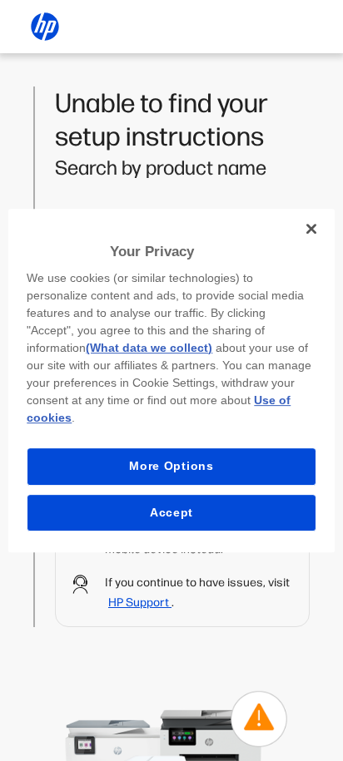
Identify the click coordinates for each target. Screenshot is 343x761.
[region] (171, 381)
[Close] (311, 228)
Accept (171, 512)
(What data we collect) (149, 347)
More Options (171, 465)
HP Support (140, 602)
